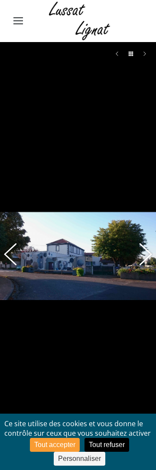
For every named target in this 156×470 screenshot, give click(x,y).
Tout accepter (54, 444)
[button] (15, 256)
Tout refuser (107, 444)
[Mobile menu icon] (18, 21)
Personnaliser (79, 458)
